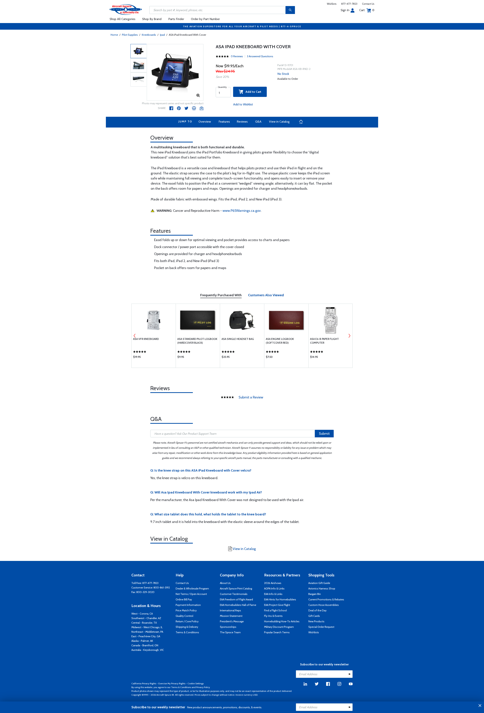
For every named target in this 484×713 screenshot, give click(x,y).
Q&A (258, 121)
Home (114, 34)
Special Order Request (321, 627)
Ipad (162, 34)
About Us (225, 583)
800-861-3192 (162, 587)
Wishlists (332, 3)
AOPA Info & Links (274, 588)
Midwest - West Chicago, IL (147, 627)
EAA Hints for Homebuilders (280, 599)
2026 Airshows (272, 583)
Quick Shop (154, 358)
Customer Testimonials (233, 594)
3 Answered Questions (260, 56)
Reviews (242, 121)
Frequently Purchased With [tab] (221, 295)
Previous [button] (134, 335)
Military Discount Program (279, 627)
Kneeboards (149, 34)
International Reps (230, 610)
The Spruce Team (230, 632)
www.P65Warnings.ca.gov (242, 211)
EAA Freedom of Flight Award (236, 599)
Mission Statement (231, 616)
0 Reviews (237, 56)
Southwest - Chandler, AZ (146, 618)
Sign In (345, 10)
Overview (205, 121)
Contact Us (368, 3)
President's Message (232, 621)
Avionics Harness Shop (321, 588)
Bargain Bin (314, 594)
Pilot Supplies (130, 34)
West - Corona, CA (142, 613)
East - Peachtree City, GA (145, 636)
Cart (366, 10)
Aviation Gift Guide (319, 583)
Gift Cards (314, 616)
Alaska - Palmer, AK (142, 641)
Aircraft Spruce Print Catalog (236, 588)
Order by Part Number (205, 19)
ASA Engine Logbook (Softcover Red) (280, 340)
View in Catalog (279, 121)
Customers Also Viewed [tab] (266, 295)
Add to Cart (252, 92)
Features (224, 121)
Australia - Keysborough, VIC (147, 650)
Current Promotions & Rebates (326, 599)
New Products (316, 621)
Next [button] (349, 335)
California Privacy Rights (143, 683)
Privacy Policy (203, 687)
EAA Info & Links (273, 594)
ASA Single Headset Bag (238, 339)
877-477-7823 (349, 3)
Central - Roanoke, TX (144, 622)
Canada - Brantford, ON (144, 645)
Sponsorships (228, 627)
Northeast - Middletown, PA (147, 631)
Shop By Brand (151, 19)
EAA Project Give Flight (277, 605)
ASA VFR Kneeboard (146, 339)
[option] (175, 72)
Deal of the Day (317, 610)
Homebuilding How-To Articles (281, 621)
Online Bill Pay (184, 599)
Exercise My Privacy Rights (171, 683)
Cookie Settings (196, 683)
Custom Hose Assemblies (323, 605)
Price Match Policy (186, 610)
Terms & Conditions (187, 632)
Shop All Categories (122, 19)
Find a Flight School (275, 610)
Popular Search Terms (277, 632)
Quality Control (184, 616)
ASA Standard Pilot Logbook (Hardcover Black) (197, 340)
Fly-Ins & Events (273, 616)
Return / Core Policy (187, 621)
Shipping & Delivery (187, 627)
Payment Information (188, 605)
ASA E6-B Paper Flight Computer (324, 340)
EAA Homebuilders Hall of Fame (238, 605)
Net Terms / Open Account (191, 594)
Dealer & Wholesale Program (192, 588)
